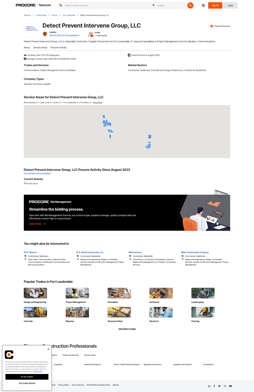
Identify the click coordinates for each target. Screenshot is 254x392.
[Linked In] (209, 386)
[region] (27, 368)
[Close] (48, 349)
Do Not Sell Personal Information (98, 385)
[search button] (190, 5)
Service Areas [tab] (90, 355)
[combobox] (171, 5)
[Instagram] (225, 386)
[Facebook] (214, 386)
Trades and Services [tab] (70, 355)
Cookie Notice (37, 371)
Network (45, 5)
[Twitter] (219, 386)
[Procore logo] (26, 5)
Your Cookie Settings (27, 383)
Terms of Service (78, 385)
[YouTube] (230, 386)
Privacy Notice (63, 385)
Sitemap (116, 385)
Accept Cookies (27, 377)
